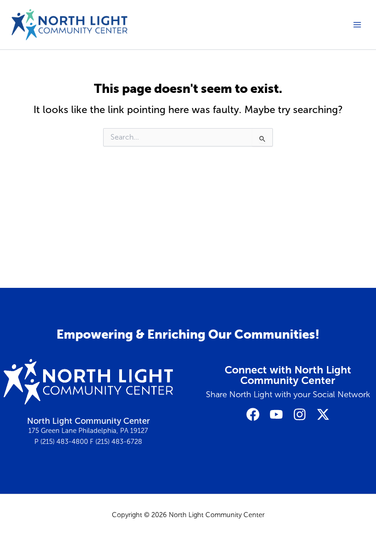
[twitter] (323, 414)
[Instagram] (299, 414)
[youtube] (276, 414)
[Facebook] (253, 414)
